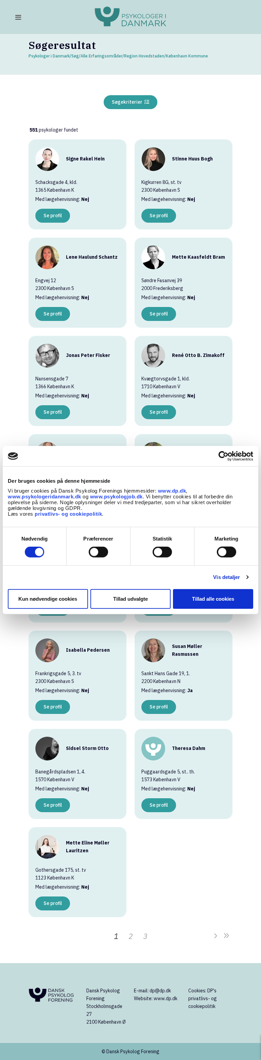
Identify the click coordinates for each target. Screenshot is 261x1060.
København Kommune (187, 55)
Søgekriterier (128, 102)
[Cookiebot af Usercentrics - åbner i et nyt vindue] (223, 456)
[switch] (98, 552)
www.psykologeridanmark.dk (44, 496)
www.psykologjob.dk (116, 496)
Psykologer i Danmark (49, 55)
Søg (75, 55)
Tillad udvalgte (130, 598)
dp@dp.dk (160, 991)
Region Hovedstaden (144, 55)
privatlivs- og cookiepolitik (68, 513)
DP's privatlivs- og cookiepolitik (202, 998)
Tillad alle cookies (213, 598)
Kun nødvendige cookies (47, 598)
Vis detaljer (226, 577)
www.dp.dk (172, 490)
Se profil (53, 215)
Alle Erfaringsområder (101, 55)
